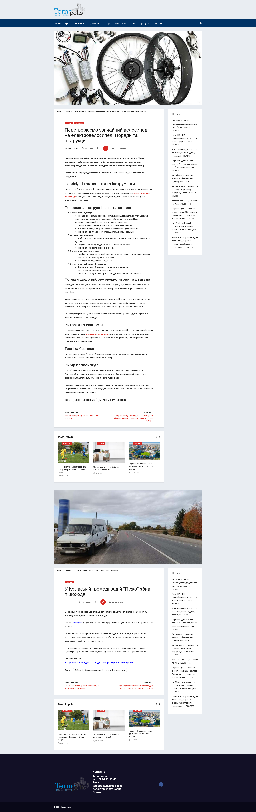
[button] (157, 438)
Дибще (78, 670)
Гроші (67, 23)
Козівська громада (93, 670)
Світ (133, 23)
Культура (144, 23)
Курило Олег (70, 602)
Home (58, 111)
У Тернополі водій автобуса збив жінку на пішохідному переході (184, 152)
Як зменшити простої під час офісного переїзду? (106, 468)
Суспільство (94, 23)
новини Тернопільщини (115, 670)
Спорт (107, 23)
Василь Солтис (72, 149)
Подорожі (157, 23)
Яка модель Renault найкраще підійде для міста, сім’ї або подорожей (184, 124)
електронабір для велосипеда (112, 400)
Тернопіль (79, 23)
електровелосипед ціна (97, 334)
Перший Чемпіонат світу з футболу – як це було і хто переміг (141, 466)
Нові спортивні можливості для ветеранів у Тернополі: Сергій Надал (72, 469)
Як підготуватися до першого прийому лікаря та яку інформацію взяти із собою (185, 189)
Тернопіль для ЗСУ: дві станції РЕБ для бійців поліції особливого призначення (185, 164)
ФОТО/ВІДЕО (121, 23)
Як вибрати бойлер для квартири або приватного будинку (183, 178)
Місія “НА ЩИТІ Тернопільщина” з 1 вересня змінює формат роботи (184, 138)
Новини (57, 23)
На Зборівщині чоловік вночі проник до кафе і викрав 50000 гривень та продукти (184, 226)
